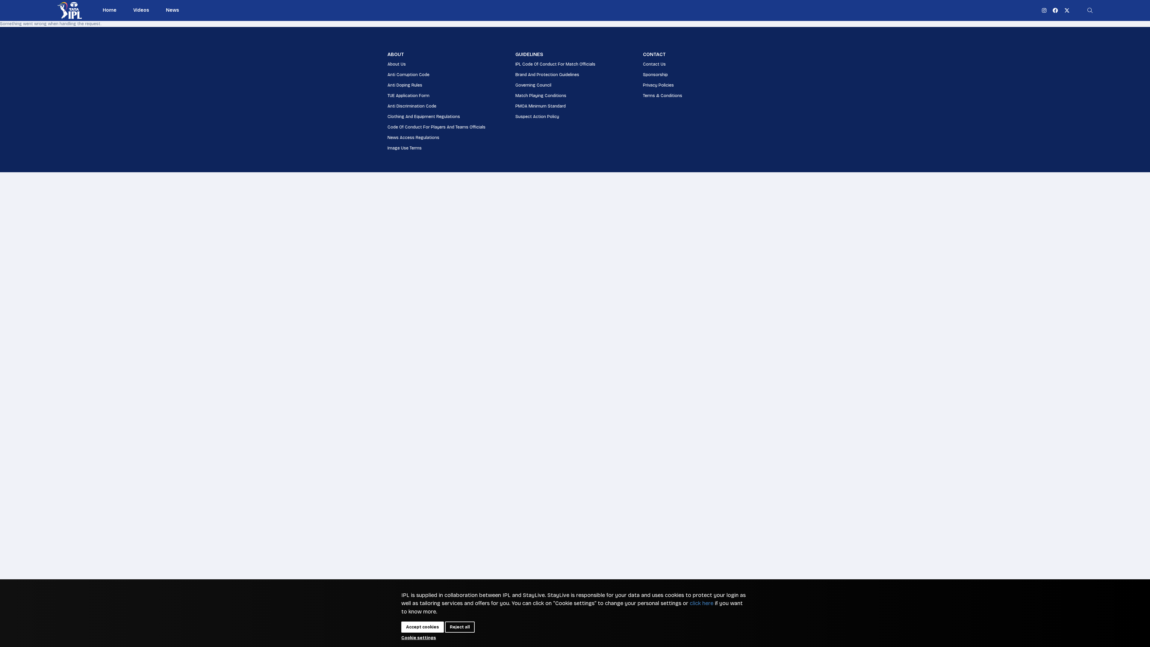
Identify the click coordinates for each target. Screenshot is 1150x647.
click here (701, 603)
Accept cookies (422, 627)
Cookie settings (418, 637)
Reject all (460, 627)
